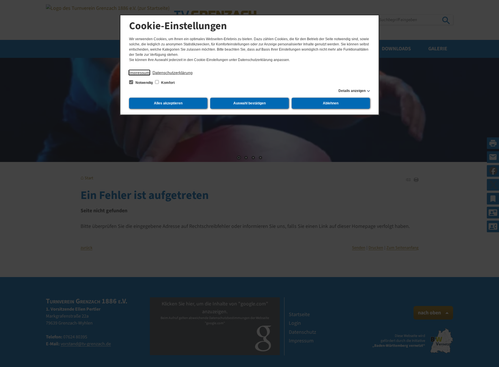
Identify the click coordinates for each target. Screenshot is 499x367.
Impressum (139, 72)
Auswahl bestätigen (249, 103)
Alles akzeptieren (168, 103)
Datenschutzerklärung (172, 72)
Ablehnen (330, 103)
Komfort (167, 83)
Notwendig (144, 83)
